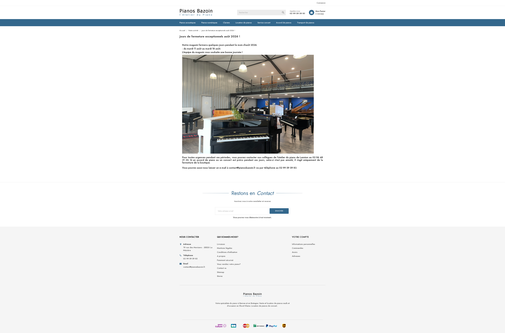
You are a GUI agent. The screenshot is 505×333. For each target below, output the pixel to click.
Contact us (221, 268)
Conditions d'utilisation (227, 252)
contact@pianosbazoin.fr (194, 267)
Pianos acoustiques (188, 22)
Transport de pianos (305, 22)
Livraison (221, 244)
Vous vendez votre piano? (229, 264)
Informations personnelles (303, 244)
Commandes (297, 248)
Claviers (226, 22)
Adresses (296, 256)
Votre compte (300, 236)
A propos (221, 256)
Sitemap (220, 272)
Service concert (263, 22)
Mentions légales (224, 248)
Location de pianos (244, 22)
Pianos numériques (209, 22)
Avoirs (294, 252)
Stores (220, 276)
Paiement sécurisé (225, 260)
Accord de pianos (283, 22)
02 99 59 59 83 (297, 13)
